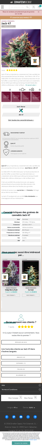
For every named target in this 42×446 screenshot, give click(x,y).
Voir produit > (11, 295)
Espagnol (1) (21, 363)
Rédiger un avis (21, 342)
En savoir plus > (31, 85)
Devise (25, 407)
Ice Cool (31, 290)
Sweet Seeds (8, 26)
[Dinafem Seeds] (21, 2)
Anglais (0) (21, 357)
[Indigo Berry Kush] (11, 273)
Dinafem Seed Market (21, 18)
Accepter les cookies (21, 443)
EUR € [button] (31, 407)
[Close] (38, 12)
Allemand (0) (21, 375)
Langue (10, 407)
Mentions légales (33, 439)
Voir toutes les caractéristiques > (21, 120)
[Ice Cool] (30, 273)
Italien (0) (21, 369)
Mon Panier (38, 7)
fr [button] (15, 407)
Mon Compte (33, 7)
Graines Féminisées (7, 21)
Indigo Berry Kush (11, 290)
